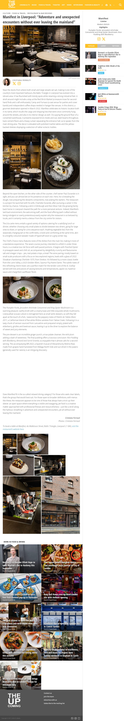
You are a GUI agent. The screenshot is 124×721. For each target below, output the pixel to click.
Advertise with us (50, 700)
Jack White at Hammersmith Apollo (108, 95)
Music (34, 5)
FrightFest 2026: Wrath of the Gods (109, 67)
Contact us (48, 693)
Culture (7, 13)
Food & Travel (45, 5)
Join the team (49, 696)
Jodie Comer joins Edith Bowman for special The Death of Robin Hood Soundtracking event (109, 82)
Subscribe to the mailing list (54, 703)
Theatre (56, 5)
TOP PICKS (115, 46)
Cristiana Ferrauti (21, 80)
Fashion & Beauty (92, 5)
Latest (103, 46)
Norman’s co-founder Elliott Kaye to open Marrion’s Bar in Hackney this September (109, 54)
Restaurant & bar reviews (39, 13)
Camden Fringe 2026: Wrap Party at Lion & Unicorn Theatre (109, 108)
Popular (91, 46)
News (69, 5)
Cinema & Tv (25, 5)
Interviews (78, 5)
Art (63, 5)
